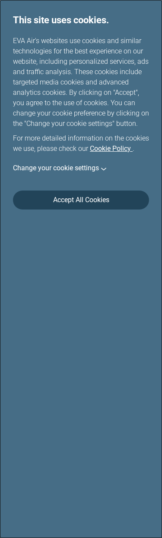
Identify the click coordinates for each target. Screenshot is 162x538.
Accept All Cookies (81, 200)
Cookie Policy (111, 148)
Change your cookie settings (56, 168)
